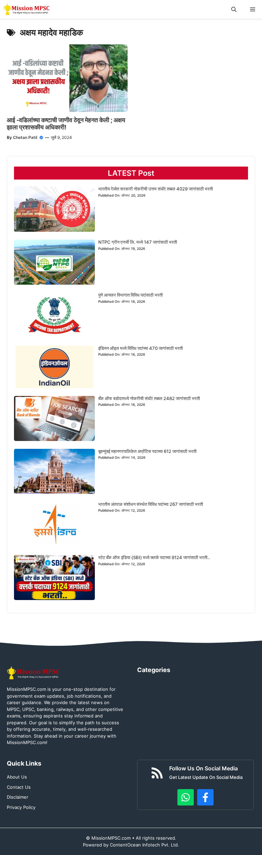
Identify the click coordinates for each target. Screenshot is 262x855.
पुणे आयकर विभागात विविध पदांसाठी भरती (130, 295)
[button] (233, 9)
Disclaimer (17, 797)
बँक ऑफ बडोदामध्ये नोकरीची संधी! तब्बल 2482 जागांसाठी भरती (149, 398)
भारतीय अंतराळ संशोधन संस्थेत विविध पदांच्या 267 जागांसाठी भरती (150, 504)
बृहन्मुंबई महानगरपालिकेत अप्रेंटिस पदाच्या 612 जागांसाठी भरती (147, 451)
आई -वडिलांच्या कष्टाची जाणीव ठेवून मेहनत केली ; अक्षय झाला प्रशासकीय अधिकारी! (66, 123)
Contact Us (19, 787)
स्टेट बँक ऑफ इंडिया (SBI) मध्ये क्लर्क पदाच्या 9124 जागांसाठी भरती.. (154, 557)
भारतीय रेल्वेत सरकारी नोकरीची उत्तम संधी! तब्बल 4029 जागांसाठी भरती (155, 188)
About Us (17, 777)
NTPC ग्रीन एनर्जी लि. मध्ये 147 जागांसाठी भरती (137, 242)
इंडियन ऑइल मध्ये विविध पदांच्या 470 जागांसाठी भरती (140, 348)
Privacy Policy (21, 807)
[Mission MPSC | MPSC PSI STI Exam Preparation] (27, 9)
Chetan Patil (25, 137)
